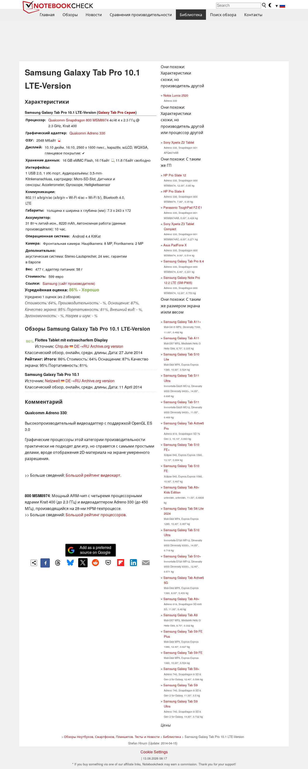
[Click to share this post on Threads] (57, 563)
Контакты (253, 14)
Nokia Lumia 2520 (175, 95)
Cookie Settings (154, 752)
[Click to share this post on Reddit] (95, 562)
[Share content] (34, 563)
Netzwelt (52, 380)
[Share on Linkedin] (133, 562)
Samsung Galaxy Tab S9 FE (183, 652)
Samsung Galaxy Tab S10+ (182, 556)
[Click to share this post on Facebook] (45, 563)
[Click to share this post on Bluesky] (70, 563)
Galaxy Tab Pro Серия (116, 112)
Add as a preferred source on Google (95, 550)
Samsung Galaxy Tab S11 (181, 402)
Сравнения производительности (141, 14)
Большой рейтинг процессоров (96, 514)
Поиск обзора (223, 14)
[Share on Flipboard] (120, 562)
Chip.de (62, 346)
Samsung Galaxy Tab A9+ (181, 598)
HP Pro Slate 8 (173, 191)
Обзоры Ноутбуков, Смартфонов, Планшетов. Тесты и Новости (112, 736)
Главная (47, 14)
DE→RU (81, 346)
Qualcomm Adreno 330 (87, 132)
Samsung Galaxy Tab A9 (180, 615)
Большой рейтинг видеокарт (93, 475)
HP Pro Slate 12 (174, 175)
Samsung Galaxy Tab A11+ (182, 321)
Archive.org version (106, 346)
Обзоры (70, 14)
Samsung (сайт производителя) (69, 283)
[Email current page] (145, 563)
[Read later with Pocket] (108, 562)
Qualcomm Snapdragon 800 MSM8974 (78, 119)
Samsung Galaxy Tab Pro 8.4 (183, 261)
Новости (94, 14)
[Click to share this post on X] (82, 562)
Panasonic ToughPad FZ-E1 (182, 207)
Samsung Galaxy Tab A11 (181, 338)
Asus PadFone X (175, 245)
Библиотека (191, 14)
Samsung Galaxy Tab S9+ (181, 668)
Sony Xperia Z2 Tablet (178, 142)
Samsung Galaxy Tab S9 (180, 685)
